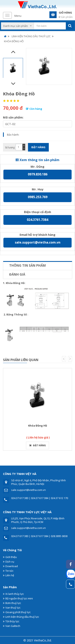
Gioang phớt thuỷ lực (18, 612)
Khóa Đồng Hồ (37, 425)
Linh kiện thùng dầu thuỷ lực (22, 617)
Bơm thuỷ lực (13, 603)
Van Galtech (12, 626)
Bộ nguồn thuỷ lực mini (19, 598)
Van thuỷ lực (12, 607)
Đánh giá (17, 274)
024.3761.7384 (37, 219)
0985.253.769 (37, 197)
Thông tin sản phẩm (27, 265)
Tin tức (9, 571)
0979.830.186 (37, 174)
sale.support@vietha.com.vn (37, 242)
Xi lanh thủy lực (14, 594)
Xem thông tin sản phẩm (39, 160)
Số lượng (10, 147)
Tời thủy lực (12, 621)
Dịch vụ (9, 561)
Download (11, 566)
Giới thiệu (11, 557)
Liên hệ (9, 575)
